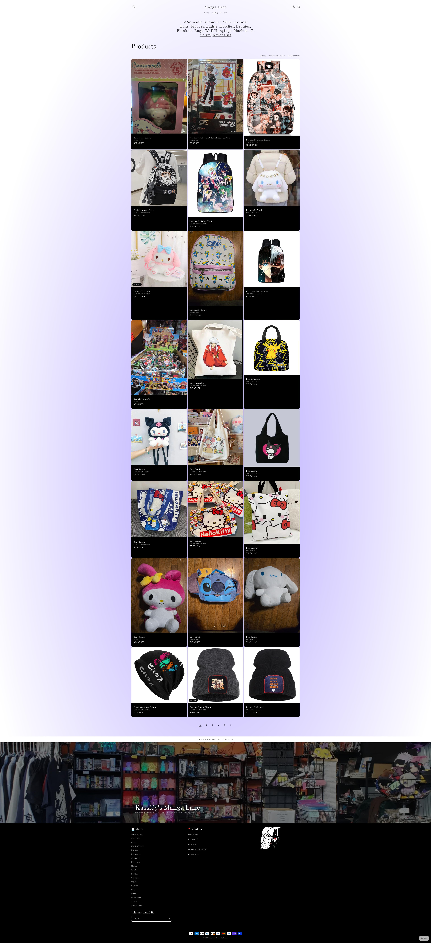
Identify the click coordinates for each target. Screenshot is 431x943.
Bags (184, 26)
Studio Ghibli (136, 898)
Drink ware (135, 862)
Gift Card (134, 870)
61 (224, 725)
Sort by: (263, 55)
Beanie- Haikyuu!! (254, 707)
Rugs (133, 890)
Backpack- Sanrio (254, 210)
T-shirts (134, 901)
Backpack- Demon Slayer (258, 140)
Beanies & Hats (137, 846)
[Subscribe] (169, 919)
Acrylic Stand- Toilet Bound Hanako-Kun (210, 138)
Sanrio (133, 893)
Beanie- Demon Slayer (200, 707)
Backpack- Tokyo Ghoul (257, 291)
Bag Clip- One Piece (143, 399)
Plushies (240, 30)
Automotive (136, 838)
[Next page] (230, 725)
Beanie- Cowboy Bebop (145, 707)
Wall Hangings (218, 30)
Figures (197, 26)
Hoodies (226, 26)
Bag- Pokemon (253, 379)
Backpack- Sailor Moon (201, 221)
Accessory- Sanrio (142, 138)
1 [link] (200, 725)
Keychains (222, 34)
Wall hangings (136, 905)
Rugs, (199, 30)
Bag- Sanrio (139, 469)
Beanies (243, 26)
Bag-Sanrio (251, 637)
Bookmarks (135, 854)
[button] (133, 6)
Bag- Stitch (195, 637)
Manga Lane (212, 938)
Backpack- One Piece (144, 210)
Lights (212, 26)
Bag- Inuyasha (197, 383)
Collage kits (135, 858)
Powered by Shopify (222, 938)
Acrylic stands (136, 834)
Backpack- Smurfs (198, 310)
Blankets (184, 30)
